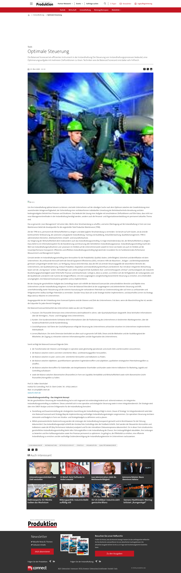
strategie (80, 445)
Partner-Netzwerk (64, 4)
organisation (91, 445)
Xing (50, 561)
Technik (62, 10)
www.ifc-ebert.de (34, 393)
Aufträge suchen (92, 4)
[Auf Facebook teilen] (144, 69)
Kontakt (110, 568)
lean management (35, 445)
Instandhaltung (85, 10)
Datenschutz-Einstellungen (98, 568)
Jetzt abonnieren (42, 551)
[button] (32, 495)
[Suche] (105, 4)
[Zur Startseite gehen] (44, 4)
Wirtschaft (72, 10)
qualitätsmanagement (107, 445)
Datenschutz (66, 568)
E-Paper (113, 4)
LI (54, 561)
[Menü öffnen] (31, 4)
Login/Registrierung (145, 4)
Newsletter (127, 4)
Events (78, 4)
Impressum (74, 568)
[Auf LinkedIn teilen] (151, 69)
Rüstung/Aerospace (101, 10)
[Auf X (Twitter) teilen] (148, 69)
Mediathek (116, 10)
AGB (59, 568)
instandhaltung (51, 445)
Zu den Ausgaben (114, 553)
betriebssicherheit (67, 445)
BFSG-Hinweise (84, 568)
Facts (115, 568)
